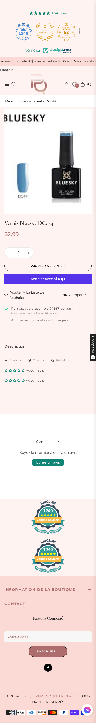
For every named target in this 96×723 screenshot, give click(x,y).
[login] (65, 84)
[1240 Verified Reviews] (48, 534)
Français (6, 70)
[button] (15, 370)
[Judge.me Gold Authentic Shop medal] (26, 32)
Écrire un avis (48, 462)
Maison (10, 101)
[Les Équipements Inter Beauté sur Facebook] (48, 668)
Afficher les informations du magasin (40, 320)
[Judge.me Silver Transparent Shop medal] (69, 32)
